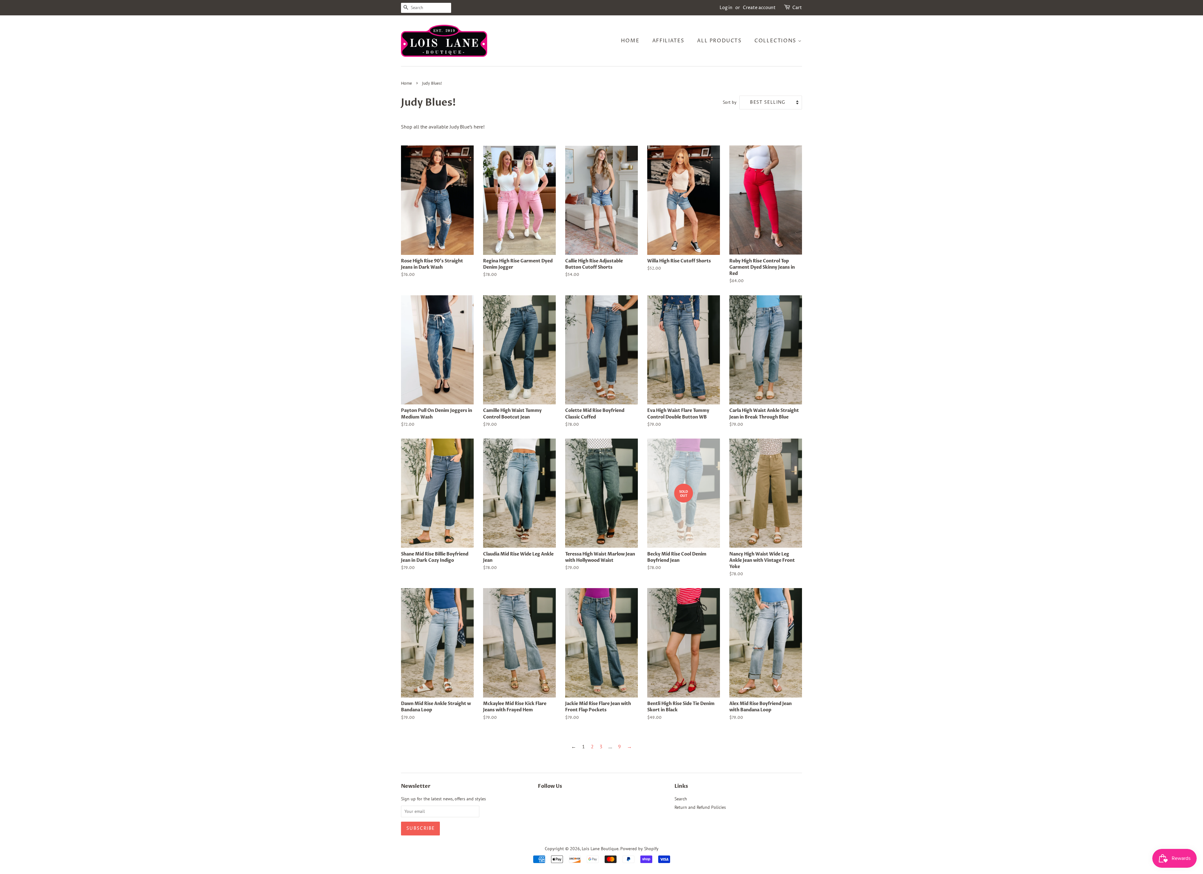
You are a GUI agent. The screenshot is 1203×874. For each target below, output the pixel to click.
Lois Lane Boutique (600, 848)
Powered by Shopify (639, 848)
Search (680, 799)
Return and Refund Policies (700, 807)
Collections (776, 40)
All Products (719, 40)
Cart (797, 8)
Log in (726, 8)
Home (630, 40)
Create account (759, 8)
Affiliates (668, 40)
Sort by (730, 102)
